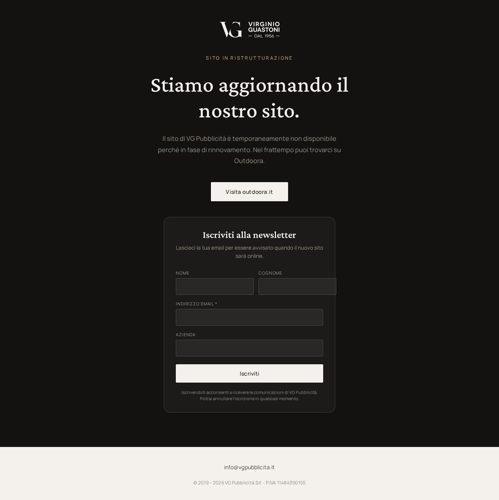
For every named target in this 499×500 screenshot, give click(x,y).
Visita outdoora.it (249, 191)
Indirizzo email (197, 304)
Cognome (270, 273)
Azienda (186, 334)
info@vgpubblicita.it (249, 467)
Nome (182, 273)
